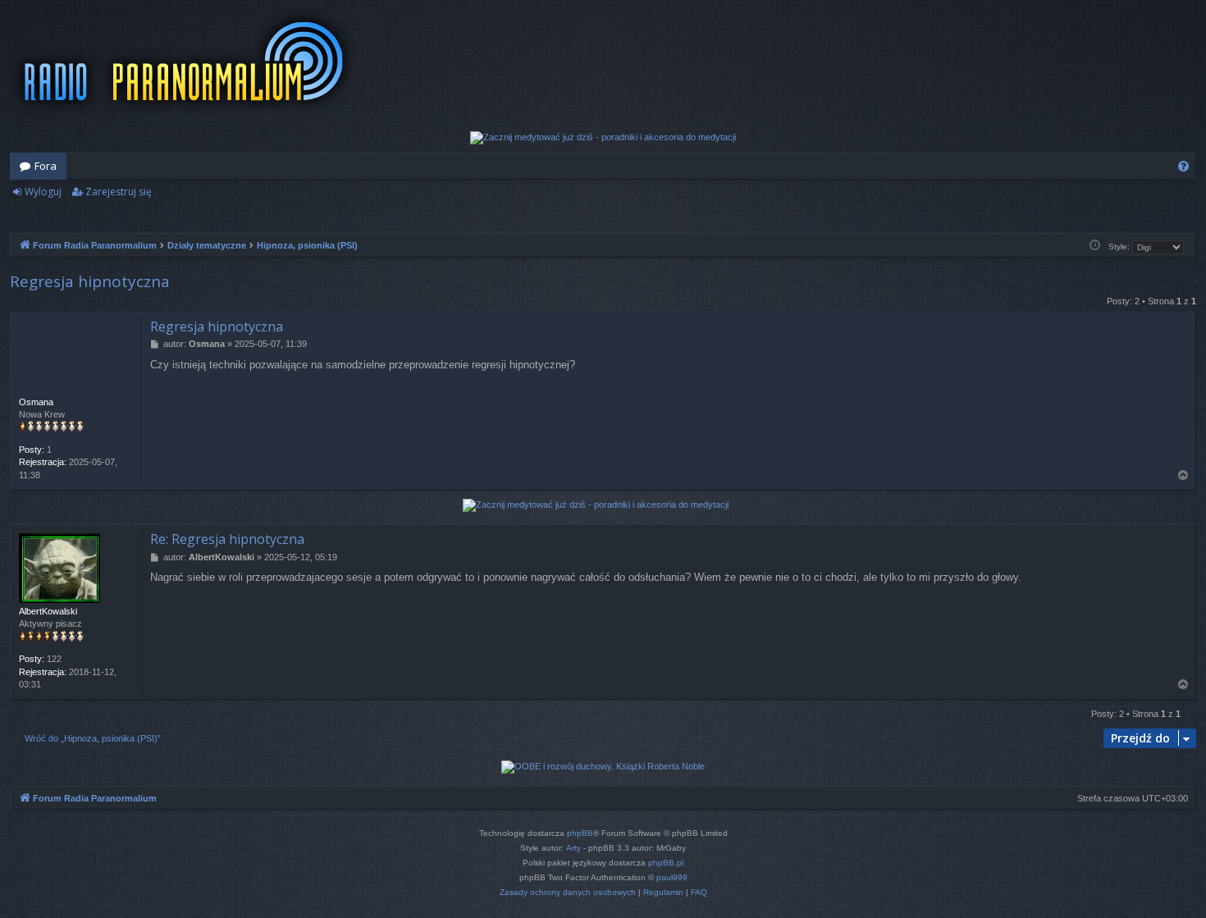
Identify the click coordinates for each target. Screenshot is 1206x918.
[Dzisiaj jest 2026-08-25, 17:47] (1095, 245)
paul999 (672, 877)
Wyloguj (43, 192)
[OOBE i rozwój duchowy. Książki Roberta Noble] (603, 767)
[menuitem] (1183, 166)
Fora (45, 165)
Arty (573, 847)
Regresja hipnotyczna (90, 281)
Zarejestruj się (118, 192)
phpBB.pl (665, 862)
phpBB (580, 833)
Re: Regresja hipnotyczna (227, 539)
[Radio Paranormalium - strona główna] (187, 61)
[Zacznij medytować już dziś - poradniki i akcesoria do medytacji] (603, 137)
